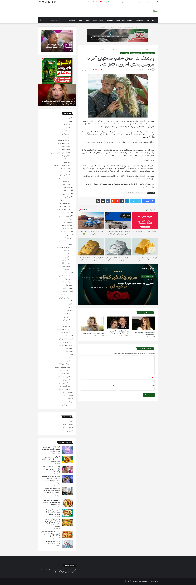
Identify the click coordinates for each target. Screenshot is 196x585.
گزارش (101, 20)
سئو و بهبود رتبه (65, 295)
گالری (70, 304)
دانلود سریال (66, 254)
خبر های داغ (68, 235)
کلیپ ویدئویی (66, 405)
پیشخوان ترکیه (67, 228)
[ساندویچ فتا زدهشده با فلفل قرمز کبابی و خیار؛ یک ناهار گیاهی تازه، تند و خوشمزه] (67, 534)
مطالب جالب (68, 396)
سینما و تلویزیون (120, 20)
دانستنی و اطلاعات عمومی (64, 241)
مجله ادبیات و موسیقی (65, 339)
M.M (149, 70)
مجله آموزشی (68, 336)
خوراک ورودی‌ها (67, 424)
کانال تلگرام (72, 20)
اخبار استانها (67, 127)
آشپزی (70, 118)
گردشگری (87, 20)
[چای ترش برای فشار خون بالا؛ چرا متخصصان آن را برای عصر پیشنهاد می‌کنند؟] (67, 469)
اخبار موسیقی (66, 181)
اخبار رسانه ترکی (64, 146)
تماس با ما (114, 2)
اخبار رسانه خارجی (63, 150)
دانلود (80, 20)
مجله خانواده (68, 348)
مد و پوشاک (66, 326)
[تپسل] (43, 59)
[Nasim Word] (155, 10)
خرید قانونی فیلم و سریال (63, 247)
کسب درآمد (68, 301)
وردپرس (69, 431)
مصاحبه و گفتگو (67, 392)
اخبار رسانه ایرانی (63, 143)
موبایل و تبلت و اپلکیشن (63, 329)
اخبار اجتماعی (66, 124)
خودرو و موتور (68, 238)
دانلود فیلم (67, 257)
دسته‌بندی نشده (67, 273)
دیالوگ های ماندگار (66, 282)
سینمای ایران (65, 168)
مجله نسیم (110, 20)
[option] (118, 284)
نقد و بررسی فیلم (63, 383)
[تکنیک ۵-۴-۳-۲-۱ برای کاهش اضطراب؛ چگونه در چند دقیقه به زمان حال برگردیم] (67, 450)
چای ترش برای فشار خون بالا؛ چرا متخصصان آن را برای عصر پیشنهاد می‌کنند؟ (51, 468)
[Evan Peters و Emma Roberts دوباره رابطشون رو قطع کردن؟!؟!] (118, 323)
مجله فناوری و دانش (64, 389)
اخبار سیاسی (66, 159)
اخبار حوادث (66, 137)
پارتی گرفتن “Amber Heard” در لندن (93, 333)
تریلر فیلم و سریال (63, 377)
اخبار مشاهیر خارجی (135, 53)
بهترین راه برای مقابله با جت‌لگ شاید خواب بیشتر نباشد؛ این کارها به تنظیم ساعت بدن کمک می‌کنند (51, 479)
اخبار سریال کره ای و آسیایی (60, 153)
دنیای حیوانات (68, 279)
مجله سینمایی (66, 373)
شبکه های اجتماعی (64, 276)
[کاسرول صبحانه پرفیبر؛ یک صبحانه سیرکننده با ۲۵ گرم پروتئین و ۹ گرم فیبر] (67, 513)
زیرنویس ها (66, 266)
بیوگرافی (129, 20)
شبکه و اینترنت (67, 291)
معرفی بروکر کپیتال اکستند (63, 572)
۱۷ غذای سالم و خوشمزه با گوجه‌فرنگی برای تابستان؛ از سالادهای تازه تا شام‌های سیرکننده (52, 523)
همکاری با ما (122, 2)
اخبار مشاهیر (139, 20)
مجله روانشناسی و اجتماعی (62, 367)
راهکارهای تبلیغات (63, 364)
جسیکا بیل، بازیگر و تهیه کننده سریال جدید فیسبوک (144, 333)
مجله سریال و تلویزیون (63, 370)
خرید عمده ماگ (72, 570)
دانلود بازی (67, 250)
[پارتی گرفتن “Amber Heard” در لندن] (92, 324)
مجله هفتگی (68, 355)
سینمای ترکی (65, 172)
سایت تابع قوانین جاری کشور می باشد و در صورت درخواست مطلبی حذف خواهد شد (118, 27)
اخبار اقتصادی (66, 131)
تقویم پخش (65, 156)
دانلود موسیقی (66, 260)
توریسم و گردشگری (66, 232)
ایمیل (153, 385)
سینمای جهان (64, 175)
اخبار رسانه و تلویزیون (140, 49)
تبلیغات (130, 2)
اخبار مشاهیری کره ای (63, 209)
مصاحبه (94, 20)
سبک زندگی (68, 285)
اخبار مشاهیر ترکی (65, 203)
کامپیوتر (68, 323)
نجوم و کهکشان (65, 332)
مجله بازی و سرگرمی (66, 342)
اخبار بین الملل (66, 134)
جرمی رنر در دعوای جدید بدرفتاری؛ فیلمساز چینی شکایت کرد (132, 287)
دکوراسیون (67, 317)
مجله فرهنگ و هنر (64, 386)
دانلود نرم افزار (66, 263)
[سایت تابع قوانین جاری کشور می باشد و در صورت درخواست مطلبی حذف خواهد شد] (117, 35)
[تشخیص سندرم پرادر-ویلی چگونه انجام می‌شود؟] (67, 544)
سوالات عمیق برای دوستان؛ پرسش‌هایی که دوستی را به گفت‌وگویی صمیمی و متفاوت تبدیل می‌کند (52, 491)
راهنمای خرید (66, 320)
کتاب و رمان (66, 269)
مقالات (70, 399)
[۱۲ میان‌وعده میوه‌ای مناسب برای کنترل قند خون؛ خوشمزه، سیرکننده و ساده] (67, 503)
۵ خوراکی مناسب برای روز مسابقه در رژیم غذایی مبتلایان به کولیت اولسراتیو (51, 459)
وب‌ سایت (113, 385)
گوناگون (69, 310)
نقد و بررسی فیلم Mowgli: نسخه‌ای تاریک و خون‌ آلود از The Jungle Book (59, 102)
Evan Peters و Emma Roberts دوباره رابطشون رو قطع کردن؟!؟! (119, 332)
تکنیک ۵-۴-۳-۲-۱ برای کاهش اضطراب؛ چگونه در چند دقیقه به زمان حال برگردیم (51, 449)
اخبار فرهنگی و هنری (64, 178)
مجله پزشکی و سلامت (65, 345)
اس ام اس (67, 314)
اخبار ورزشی (66, 184)
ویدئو (70, 402)
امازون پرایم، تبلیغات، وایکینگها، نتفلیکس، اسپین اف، (133, 193)
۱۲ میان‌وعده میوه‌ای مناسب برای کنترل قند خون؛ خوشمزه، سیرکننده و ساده (51, 502)
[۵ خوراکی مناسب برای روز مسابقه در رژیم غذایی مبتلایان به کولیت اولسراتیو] (67, 459)
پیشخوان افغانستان (66, 225)
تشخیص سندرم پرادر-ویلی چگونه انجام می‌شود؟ (57, 48)
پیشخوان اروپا (124, 53)
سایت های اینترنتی (64, 298)
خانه (153, 20)
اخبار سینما (67, 162)
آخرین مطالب (137, 2)
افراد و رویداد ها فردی (65, 216)
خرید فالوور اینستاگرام (60, 570)
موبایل (50, 570)
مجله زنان (69, 351)
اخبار (148, 20)
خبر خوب (67, 358)
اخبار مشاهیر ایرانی (64, 200)
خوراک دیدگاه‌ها (67, 428)
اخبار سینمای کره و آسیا (61, 165)
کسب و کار (67, 361)
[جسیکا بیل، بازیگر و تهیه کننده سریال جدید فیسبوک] (143, 323)
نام (153, 378)
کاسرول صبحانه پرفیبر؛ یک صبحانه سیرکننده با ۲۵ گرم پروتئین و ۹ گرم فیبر (52, 512)
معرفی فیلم (65, 380)
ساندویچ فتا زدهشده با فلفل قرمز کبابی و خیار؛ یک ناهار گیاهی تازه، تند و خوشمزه (50, 533)
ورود (70, 421)
